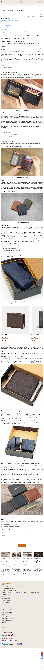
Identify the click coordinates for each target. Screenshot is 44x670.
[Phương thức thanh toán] (10, 641)
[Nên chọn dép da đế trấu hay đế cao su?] (27, 554)
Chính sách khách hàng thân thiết (8, 606)
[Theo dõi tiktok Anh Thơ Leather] (12, 635)
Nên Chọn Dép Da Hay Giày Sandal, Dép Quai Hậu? (38, 560)
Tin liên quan (22, 550)
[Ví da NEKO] (16, 320)
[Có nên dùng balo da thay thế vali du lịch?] (16, 554)
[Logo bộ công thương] (12, 643)
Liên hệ (3, 629)
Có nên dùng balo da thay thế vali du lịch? (16, 560)
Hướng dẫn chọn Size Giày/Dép (8, 618)
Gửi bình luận (22, 545)
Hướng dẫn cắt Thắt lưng (7, 620)
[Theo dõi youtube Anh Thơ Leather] (9, 635)
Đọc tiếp (2, 574)
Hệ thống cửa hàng (5, 625)
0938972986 (11, 588)
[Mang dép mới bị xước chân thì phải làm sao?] (5, 554)
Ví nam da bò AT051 (35, 334)
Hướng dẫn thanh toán (6, 624)
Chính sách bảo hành (6, 602)
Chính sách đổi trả (5, 604)
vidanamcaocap (11, 526)
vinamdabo (17, 526)
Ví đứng (5, 23)
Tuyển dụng (4, 627)
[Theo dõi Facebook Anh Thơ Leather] (3, 635)
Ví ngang (5, 21)
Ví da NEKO (4, 334)
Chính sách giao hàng (6, 600)
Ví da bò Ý (6, 29)
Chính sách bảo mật (6, 598)
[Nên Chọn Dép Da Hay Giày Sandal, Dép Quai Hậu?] (38, 554)
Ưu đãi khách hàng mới (6, 609)
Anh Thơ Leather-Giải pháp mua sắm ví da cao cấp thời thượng (15, 32)
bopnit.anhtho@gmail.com (11, 590)
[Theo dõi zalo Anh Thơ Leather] (6, 635)
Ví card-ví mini (7, 25)
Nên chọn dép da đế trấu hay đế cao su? (27, 560)
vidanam (6, 526)
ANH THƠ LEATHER (14, 592)
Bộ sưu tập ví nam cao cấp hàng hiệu (10, 20)
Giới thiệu (4, 596)
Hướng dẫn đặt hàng (6, 622)
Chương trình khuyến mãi (7, 616)
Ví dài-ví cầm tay (7, 27)
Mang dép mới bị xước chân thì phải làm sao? (5, 560)
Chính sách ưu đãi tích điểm (7, 607)
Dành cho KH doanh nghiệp (7, 614)
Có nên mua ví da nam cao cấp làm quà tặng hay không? (14, 31)
